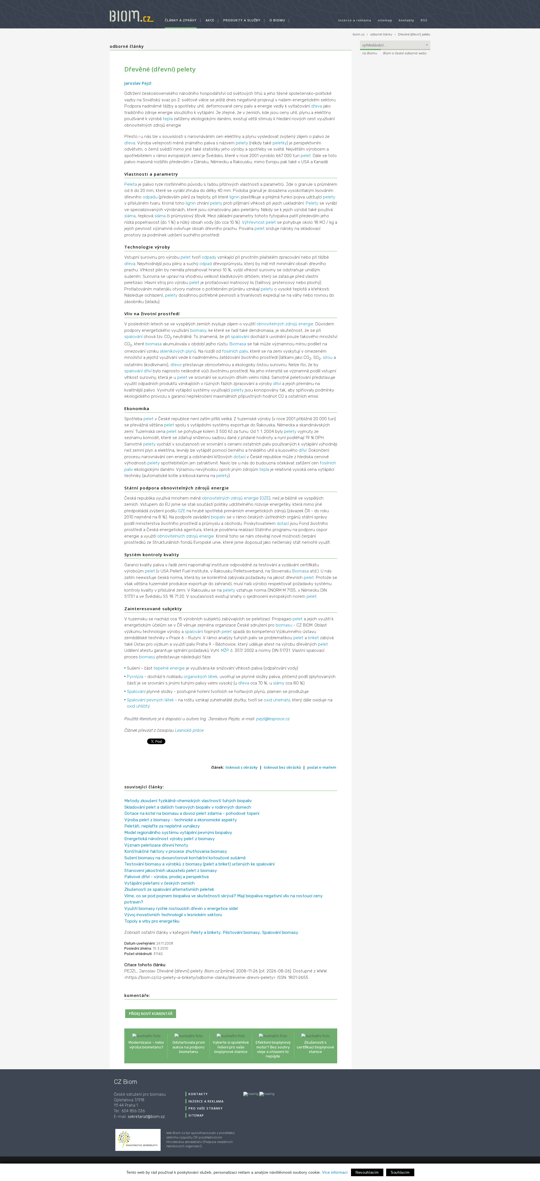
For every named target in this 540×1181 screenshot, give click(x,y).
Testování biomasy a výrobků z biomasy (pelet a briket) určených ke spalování (199, 864)
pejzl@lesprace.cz (273, 718)
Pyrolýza (135, 676)
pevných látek (160, 700)
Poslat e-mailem (321, 767)
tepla (168, 118)
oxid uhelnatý (277, 700)
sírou (327, 357)
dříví (148, 370)
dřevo (176, 364)
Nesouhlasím (367, 1172)
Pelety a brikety (205, 932)
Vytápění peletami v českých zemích (159, 883)
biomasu (284, 625)
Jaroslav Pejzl (137, 83)
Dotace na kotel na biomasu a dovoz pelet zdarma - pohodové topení (191, 813)
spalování (133, 336)
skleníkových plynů (178, 351)
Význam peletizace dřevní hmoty (156, 845)
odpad (205, 263)
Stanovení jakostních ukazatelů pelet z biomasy (170, 870)
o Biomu (277, 20)
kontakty (406, 20)
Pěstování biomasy (241, 932)
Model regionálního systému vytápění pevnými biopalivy (178, 832)
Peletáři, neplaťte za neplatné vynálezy (162, 826)
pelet (306, 155)
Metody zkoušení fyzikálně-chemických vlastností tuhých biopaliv (188, 800)
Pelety (312, 203)
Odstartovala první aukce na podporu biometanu (188, 1046)
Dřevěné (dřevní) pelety (414, 34)
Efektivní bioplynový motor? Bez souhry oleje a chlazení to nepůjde (273, 1049)
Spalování (136, 691)
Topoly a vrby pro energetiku (151, 921)
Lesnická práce (189, 730)
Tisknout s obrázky (242, 767)
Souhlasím (400, 1172)
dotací (239, 456)
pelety (242, 143)
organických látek (200, 676)
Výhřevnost (253, 222)
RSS (424, 20)
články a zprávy (181, 20)
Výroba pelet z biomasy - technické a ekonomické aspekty (180, 819)
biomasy (198, 330)
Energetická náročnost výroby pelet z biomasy (169, 838)
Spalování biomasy (280, 932)
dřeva (316, 106)
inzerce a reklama (354, 20)
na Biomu (369, 53)
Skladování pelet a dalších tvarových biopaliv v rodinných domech (187, 807)
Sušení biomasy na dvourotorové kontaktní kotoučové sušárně (185, 857)
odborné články (381, 34)
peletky (280, 143)
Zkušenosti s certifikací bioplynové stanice (315, 1046)
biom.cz (358, 34)
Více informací (335, 1172)
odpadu (150, 197)
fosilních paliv (235, 351)
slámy (278, 683)
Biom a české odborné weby (405, 53)
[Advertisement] (395, 94)
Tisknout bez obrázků (282, 767)
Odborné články (127, 46)
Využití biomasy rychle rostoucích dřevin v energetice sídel (181, 908)
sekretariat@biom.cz (146, 1116)
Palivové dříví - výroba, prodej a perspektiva (166, 876)
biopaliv (218, 517)
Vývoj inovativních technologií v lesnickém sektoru (173, 914)
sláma (130, 215)
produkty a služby (241, 20)
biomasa (153, 343)
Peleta (130, 184)
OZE (265, 498)
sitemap (385, 20)
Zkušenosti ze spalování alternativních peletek (169, 889)
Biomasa (238, 343)
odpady (209, 257)
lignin (235, 197)
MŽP (225, 650)
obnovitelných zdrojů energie (284, 323)
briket (313, 637)
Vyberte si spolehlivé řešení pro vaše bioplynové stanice (231, 1046)
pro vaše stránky (205, 1108)
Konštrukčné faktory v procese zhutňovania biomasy (175, 851)
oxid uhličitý (138, 706)
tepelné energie (169, 668)
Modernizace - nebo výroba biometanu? (146, 1044)
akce (210, 20)
